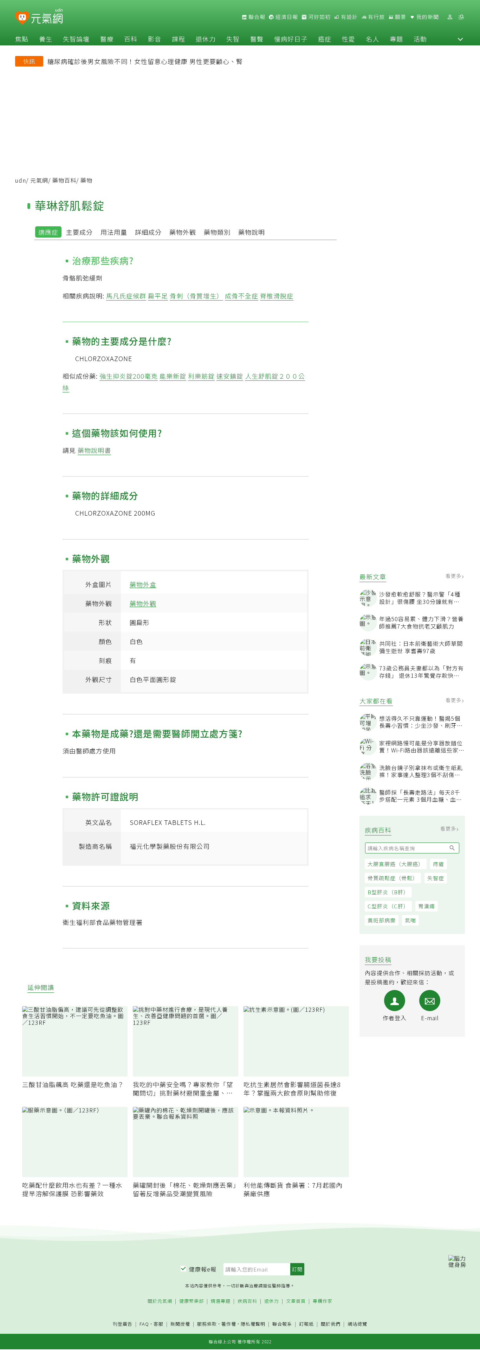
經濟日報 (286, 17)
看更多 (454, 576)
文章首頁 (296, 1301)
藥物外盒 (143, 584)
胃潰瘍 (426, 906)
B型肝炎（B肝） (388, 892)
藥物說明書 (94, 450)
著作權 (228, 1323)
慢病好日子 (290, 38)
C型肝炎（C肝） (388, 906)
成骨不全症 (241, 295)
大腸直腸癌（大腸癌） (396, 864)
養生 (45, 38)
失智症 (435, 878)
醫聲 (257, 38)
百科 (130, 38)
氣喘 (410, 920)
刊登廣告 (122, 1324)
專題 (396, 38)
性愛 (348, 38)
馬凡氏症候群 (126, 295)
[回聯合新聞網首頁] (22, 18)
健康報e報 (202, 1269)
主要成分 (79, 231)
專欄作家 (322, 1301)
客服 (158, 1323)
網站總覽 (357, 1324)
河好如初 (319, 17)
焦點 (21, 38)
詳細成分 (148, 231)
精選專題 (221, 1301)
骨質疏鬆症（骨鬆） (393, 878)
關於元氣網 (160, 1301)
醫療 (106, 38)
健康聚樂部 (191, 1301)
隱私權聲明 (253, 1323)
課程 (178, 38)
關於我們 (330, 1324)
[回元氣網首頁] (47, 17)
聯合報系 (282, 1324)
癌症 (324, 38)
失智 (233, 38)
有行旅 (376, 17)
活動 (420, 38)
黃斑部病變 (382, 920)
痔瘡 (438, 864)
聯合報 (256, 17)
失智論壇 (76, 38)
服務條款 (207, 1323)
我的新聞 (427, 17)
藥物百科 (64, 180)
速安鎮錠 (229, 375)
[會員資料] (450, 17)
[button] (460, 39)
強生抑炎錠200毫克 (128, 375)
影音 (154, 38)
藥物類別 (217, 231)
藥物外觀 (182, 231)
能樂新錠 (173, 375)
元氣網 (39, 180)
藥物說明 (251, 231)
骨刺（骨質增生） (196, 295)
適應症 (48, 231)
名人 (372, 38)
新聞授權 (180, 1324)
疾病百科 (247, 1301)
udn (20, 180)
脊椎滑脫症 (276, 295)
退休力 (206, 38)
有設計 (348, 17)
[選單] (461, 17)
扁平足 (158, 295)
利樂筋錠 (201, 375)
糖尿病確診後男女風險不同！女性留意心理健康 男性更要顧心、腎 (145, 61)
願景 (400, 17)
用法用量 (113, 231)
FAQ (144, 1323)
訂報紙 (306, 1324)
